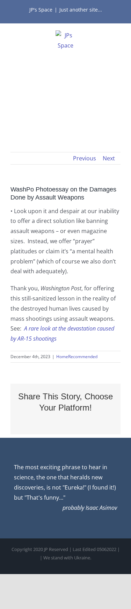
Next (109, 158)
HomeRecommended (76, 357)
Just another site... (80, 9)
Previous (84, 158)
